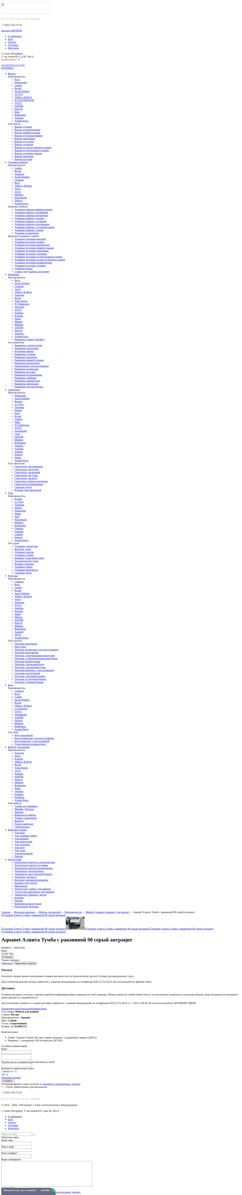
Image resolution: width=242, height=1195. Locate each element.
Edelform (19, 797)
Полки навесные (23, 823)
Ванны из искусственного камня (32, 147)
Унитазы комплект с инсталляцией (34, 670)
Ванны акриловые (24, 138)
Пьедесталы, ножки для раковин (32, 888)
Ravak (17, 88)
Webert (18, 410)
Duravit (18, 109)
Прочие (18, 856)
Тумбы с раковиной (25, 818)
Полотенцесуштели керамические (33, 868)
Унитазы (13, 575)
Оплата (12, 42)
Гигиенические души (26, 561)
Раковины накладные (26, 348)
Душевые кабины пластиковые (31, 224)
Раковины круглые (25, 372)
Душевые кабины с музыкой (30, 221)
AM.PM (18, 106)
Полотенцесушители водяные (31, 865)
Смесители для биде (25, 478)
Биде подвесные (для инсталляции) (34, 738)
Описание (25, 1008)
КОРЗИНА (7, 68)
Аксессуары (14, 859)
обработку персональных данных (61, 1084)
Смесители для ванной (27, 472)
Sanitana (18, 312)
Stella (17, 422)
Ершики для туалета (25, 883)
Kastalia (18, 759)
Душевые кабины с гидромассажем (34, 227)
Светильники (22, 826)
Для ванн (19, 832)
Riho (17, 112)
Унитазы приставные (26, 652)
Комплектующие (17, 829)
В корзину (8, 957)
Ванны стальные (23, 144)
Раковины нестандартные (28, 386)
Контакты (13, 48)
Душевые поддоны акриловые (31, 250)
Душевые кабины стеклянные (31, 212)
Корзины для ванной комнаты (31, 880)
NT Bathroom (21, 304)
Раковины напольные (26, 383)
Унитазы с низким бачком (28, 682)
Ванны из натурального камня (31, 150)
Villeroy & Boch (23, 97)
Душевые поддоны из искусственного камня (39, 259)
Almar (17, 457)
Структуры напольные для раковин (34, 891)
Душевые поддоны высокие (30, 239)
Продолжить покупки (25, 963)
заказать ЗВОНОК (11, 30)
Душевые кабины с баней (28, 230)
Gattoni (18, 419)
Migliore (18, 194)
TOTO (18, 103)
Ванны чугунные (24, 141)
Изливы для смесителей (27, 490)
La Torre (19, 404)
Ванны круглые (23, 159)
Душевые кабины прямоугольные (33, 209)
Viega (17, 188)
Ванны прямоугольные (27, 132)
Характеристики (10, 1008)
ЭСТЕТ (18, 94)
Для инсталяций (23, 853)
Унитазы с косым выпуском (30, 667)
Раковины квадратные (27, 363)
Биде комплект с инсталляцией (31, 741)
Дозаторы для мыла (25, 877)
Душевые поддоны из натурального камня (38, 256)
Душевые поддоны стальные (30, 253)
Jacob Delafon (21, 91)
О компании (15, 36)
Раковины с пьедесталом (28, 345)
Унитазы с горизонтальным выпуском (35, 658)
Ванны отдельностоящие (28, 135)
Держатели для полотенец (29, 871)
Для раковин (21, 838)
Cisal (17, 434)
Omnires (18, 445)
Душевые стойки (24, 555)
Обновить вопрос (11, 1077)
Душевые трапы (23, 268)
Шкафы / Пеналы (24, 809)
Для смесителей (23, 841)
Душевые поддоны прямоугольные (34, 247)
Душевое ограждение (26, 233)
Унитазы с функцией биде (29, 664)
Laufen (18, 85)
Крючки (19, 897)
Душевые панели (24, 552)
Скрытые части (23, 487)
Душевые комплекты (26, 569)
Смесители (14, 389)
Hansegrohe (20, 82)
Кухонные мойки (24, 351)
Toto (16, 516)
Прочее (18, 900)
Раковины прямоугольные (29, 360)
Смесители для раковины (28, 466)
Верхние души (22, 549)
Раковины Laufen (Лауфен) (29, 339)
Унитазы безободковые (27, 661)
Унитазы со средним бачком (30, 679)
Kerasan (18, 315)
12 (6, 1074)
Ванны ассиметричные (27, 129)
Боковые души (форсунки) (29, 558)
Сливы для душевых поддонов (31, 271)
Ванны (12, 73)
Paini (17, 413)
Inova (17, 756)
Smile (17, 788)
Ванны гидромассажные (28, 153)
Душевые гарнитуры (26, 546)
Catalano (19, 180)
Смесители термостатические (31, 481)
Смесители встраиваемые (28, 484)
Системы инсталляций (27, 673)
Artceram (19, 307)
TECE (17, 634)
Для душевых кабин (25, 835)
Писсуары (20, 646)
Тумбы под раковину (26, 806)
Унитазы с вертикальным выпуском (34, 655)
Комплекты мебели (25, 815)
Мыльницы (20, 886)
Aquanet (18, 118)
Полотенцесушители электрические (34, 862)
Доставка (13, 45)
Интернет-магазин (24, 912)
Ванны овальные (24, 156)
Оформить (7, 963)
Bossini (18, 401)
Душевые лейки (23, 566)
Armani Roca (21, 120)
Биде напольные (23, 735)
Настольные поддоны (26, 906)
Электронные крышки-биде (30, 744)
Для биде (19, 847)
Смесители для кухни (26, 469)
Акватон (19, 174)
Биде (10, 685)
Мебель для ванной (19, 747)
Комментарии (39, 1008)
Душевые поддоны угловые (30, 265)
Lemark (18, 451)
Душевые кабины (18, 162)
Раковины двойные (25, 377)
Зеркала (18, 812)
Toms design (21, 301)
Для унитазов (22, 844)
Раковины (13, 274)
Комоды (19, 821)
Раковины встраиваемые (28, 374)
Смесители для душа (26, 475)
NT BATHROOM (24, 100)
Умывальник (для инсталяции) (31, 366)
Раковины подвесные (26, 369)
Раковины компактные (27, 380)
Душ (10, 493)
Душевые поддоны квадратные (32, 245)
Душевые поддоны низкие (29, 242)
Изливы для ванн (24, 564)
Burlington (20, 115)
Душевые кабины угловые (29, 218)
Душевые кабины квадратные (31, 215)
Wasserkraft (20, 197)
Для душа (19, 850)
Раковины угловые (25, 354)
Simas (17, 318)
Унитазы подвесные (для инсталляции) (36, 649)
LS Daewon (20, 708)
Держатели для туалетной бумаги (33, 874)
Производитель (73, 912)
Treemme (19, 407)
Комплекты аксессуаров (27, 903)
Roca (17, 79)
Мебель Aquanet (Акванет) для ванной (107, 912)
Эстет (17, 191)
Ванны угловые (23, 126)
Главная (5, 912)
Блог (10, 39)
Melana (18, 321)
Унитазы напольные (25, 643)
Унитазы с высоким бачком (29, 676)
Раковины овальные (25, 357)
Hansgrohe (20, 395)
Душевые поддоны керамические (33, 262)
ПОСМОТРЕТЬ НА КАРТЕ (13, 65)
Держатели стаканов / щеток (30, 894)
